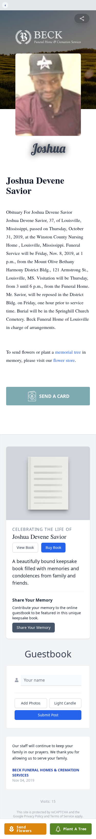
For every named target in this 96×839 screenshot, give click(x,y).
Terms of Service (62, 816)
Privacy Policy (33, 816)
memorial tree (68, 352)
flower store (64, 360)
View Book (25, 547)
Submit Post (48, 714)
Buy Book (53, 547)
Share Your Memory (33, 627)
